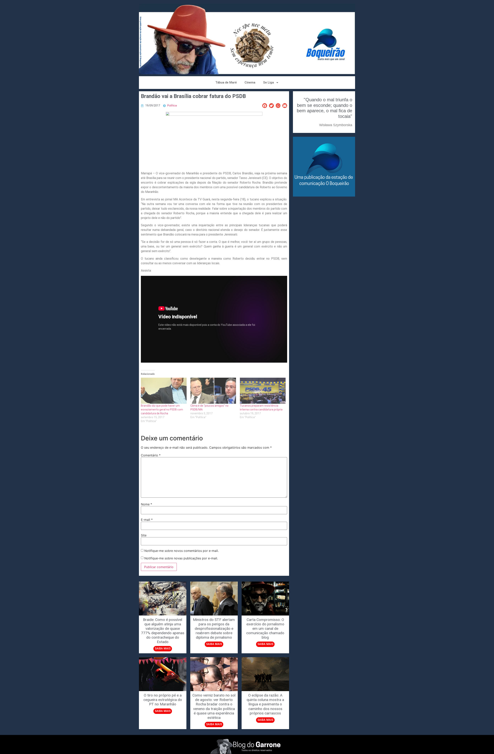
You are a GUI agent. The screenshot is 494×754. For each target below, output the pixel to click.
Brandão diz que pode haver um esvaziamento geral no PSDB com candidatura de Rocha (162, 409)
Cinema (249, 82)
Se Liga (268, 82)
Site (143, 535)
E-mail (147, 519)
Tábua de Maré (226, 82)
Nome (146, 504)
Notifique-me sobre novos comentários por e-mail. (181, 550)
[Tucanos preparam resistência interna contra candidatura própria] (263, 391)
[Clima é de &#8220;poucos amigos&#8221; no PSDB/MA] (213, 391)
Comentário (151, 455)
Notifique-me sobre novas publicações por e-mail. (181, 558)
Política (172, 105)
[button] (264, 105)
